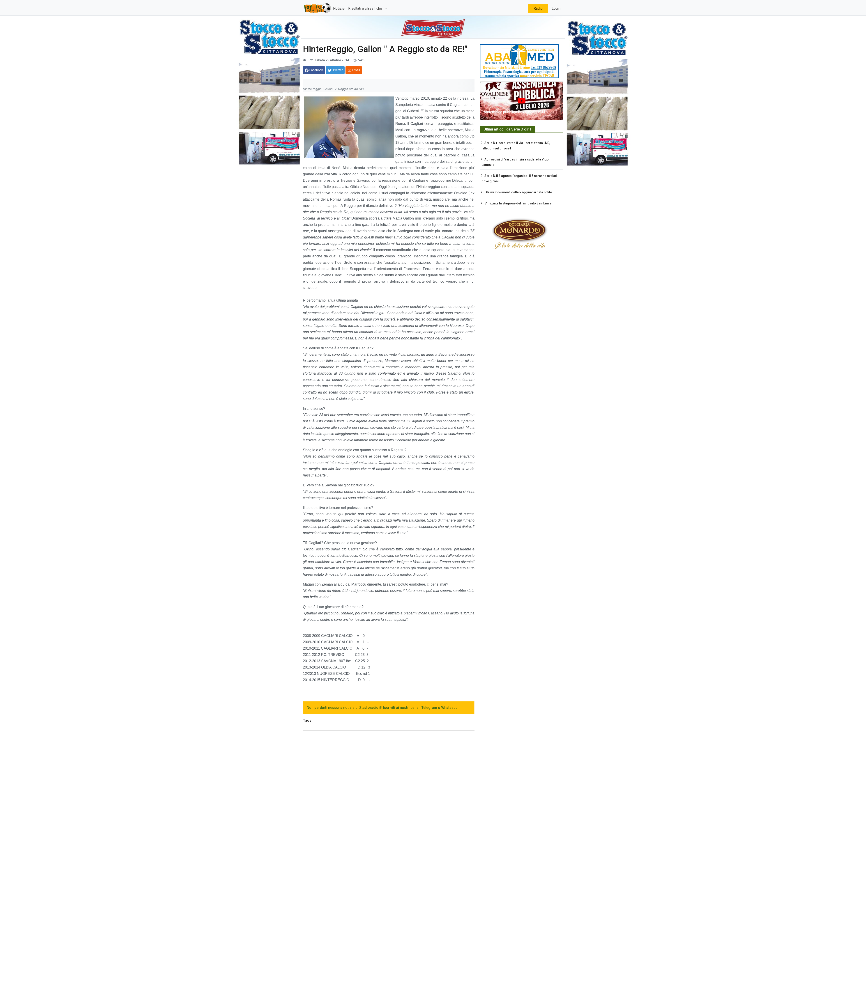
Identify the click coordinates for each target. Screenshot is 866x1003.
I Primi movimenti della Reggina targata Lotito (518, 192)
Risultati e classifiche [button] (365, 8)
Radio (538, 8)
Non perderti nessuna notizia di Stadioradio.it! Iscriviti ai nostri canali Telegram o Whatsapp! (382, 707)
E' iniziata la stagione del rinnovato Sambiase (517, 203)
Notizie (339, 8)
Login (556, 8)
